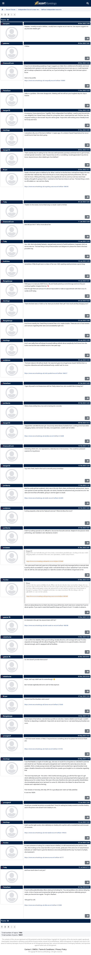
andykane (6, 360)
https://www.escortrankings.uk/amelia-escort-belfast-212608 (44, 436)
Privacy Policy (61, 949)
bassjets (6, 24)
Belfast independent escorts (51, 9)
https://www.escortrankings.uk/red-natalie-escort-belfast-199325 (45, 833)
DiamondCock (8, 63)
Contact (28, 949)
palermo (6, 43)
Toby (5, 202)
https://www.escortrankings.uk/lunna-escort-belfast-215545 (44, 704)
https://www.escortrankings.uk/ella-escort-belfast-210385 (43, 905)
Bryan (5, 170)
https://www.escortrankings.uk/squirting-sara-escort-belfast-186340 (46, 186)
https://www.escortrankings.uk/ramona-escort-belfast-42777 (44, 857)
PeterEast (7, 91)
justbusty (6, 403)
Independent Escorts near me (28, 9)
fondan (5, 580)
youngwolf (7, 736)
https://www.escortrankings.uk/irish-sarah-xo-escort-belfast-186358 (46, 625)
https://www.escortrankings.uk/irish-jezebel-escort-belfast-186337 (46, 373)
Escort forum (10, 9)
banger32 (6, 110)
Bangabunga (7, 281)
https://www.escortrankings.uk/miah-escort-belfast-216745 (44, 749)
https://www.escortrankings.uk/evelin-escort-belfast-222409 (44, 498)
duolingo (6, 130)
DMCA (34, 949)
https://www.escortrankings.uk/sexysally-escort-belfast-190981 (45, 80)
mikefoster (7, 637)
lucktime (6, 261)
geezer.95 (6, 617)
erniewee (6, 548)
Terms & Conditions (46, 949)
